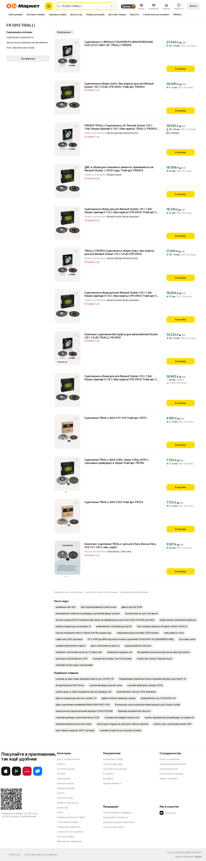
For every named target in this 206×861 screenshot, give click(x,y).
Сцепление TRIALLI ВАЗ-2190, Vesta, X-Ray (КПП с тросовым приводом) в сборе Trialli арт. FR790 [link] (116, 461)
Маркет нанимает (169, 778)
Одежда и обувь (65, 783)
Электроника (64, 778)
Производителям (169, 769)
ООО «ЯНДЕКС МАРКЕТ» (189, 852)
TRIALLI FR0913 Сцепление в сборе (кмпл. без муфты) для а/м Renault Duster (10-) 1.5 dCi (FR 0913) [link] (119, 252)
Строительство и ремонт (70, 831)
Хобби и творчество (67, 802)
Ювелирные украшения (69, 841)
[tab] (15, 15)
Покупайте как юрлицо (115, 769)
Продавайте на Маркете (115, 817)
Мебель (61, 764)
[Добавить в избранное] (76, 43)
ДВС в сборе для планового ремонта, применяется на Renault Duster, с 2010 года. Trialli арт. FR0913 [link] (118, 169)
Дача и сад (62, 807)
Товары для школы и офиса (71, 817)
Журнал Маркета (112, 783)
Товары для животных (68, 827)
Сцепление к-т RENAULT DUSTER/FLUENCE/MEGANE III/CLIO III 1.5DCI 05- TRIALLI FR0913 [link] (118, 43)
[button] (64, 32)
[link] (66, 607)
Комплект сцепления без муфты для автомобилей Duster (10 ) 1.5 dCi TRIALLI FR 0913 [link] (121, 336)
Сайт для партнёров (113, 827)
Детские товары (65, 836)
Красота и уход (65, 798)
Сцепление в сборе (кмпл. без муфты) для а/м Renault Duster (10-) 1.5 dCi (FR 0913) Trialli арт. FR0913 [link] (119, 85)
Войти (193, 6)
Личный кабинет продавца (117, 812)
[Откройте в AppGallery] (27, 775)
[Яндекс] (198, 856)
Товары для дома (66, 788)
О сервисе (108, 773)
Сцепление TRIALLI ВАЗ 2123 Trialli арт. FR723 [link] (113, 502)
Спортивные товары (67, 822)
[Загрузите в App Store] (5, 775)
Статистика (14, 854)
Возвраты (108, 778)
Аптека (61, 793)
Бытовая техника (66, 769)
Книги (60, 812)
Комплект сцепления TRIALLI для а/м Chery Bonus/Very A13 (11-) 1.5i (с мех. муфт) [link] (120, 545)
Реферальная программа (173, 764)
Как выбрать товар (113, 759)
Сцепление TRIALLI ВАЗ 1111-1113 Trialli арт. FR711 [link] (115, 417)
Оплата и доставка (112, 764)
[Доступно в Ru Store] (37, 775)
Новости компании (169, 759)
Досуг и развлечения (68, 759)
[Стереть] (111, 6)
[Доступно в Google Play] (16, 775)
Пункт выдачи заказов (171, 773)
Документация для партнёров (119, 822)
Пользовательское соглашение (41, 854)
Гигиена (61, 773)
